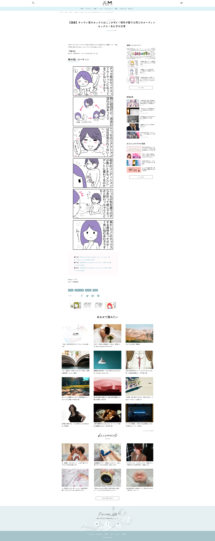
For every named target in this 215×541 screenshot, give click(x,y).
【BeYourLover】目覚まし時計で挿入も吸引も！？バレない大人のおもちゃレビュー (106, 489)
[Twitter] (87, 296)
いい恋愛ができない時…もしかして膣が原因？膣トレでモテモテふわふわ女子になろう (75, 489)
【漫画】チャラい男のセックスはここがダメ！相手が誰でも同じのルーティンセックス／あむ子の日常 (93, 12)
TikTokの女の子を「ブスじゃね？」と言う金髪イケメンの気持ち (147, 134)
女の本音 (88, 290)
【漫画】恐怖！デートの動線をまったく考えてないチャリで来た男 (147, 63)
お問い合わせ (99, 534)
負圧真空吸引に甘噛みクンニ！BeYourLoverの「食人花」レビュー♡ (139, 489)
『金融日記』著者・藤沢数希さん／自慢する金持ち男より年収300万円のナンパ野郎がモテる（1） (147, 102)
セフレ (70, 290)
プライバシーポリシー (115, 534)
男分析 (70, 12)
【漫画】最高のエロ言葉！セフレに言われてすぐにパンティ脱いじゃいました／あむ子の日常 (147, 79)
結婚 (95, 8)
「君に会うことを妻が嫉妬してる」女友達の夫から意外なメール (147, 110)
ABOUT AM (91, 534)
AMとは (130, 8)
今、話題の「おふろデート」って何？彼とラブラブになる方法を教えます (75, 464)
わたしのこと (109, 8)
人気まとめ (122, 8)
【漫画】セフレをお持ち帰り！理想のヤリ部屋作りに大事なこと (147, 71)
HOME (61, 12)
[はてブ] (93, 296)
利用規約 (106, 534)
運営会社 (124, 534)
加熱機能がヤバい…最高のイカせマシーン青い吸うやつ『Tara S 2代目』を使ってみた (107, 464)
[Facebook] (82, 296)
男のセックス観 (79, 290)
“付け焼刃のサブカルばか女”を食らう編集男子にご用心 (147, 117)
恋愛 (82, 8)
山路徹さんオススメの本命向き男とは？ (147, 125)
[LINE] (98, 296)
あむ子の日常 (110, 30)
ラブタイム (88, 8)
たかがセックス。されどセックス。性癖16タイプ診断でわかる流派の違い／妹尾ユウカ (139, 464)
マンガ (101, 8)
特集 (116, 8)
